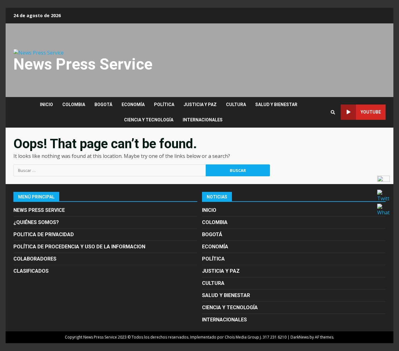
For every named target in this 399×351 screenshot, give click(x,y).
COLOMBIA (73, 104)
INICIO (46, 104)
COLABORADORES (34, 259)
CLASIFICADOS (31, 271)
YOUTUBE (371, 112)
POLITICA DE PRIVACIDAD (43, 234)
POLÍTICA (164, 104)
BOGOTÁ (103, 104)
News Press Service (82, 64)
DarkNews (300, 337)
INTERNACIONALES (203, 119)
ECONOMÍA (133, 104)
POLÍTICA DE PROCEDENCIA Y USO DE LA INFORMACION (79, 247)
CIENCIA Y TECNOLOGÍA (148, 119)
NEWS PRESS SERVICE (39, 210)
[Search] (333, 112)
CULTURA (236, 104)
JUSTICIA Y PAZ (200, 104)
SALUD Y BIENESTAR (276, 104)
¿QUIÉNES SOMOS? (36, 222)
